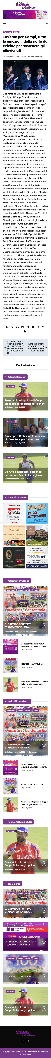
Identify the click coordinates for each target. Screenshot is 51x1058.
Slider (16, 32)
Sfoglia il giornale (24, 590)
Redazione (28, 365)
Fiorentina (7, 32)
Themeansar (26, 1054)
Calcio (9, 926)
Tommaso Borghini (12, 478)
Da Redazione (8, 56)
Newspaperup (43, 1051)
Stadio (36, 590)
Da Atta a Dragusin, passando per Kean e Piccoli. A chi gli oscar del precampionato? (25, 475)
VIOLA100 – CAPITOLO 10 (32, 664)
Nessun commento (35, 56)
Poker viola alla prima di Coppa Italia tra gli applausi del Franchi (25, 402)
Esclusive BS (18, 926)
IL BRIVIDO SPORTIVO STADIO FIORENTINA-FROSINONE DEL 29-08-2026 (21, 627)
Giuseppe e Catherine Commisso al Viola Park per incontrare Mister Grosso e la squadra (25, 439)
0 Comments (32, 631)
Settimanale (11, 590)
